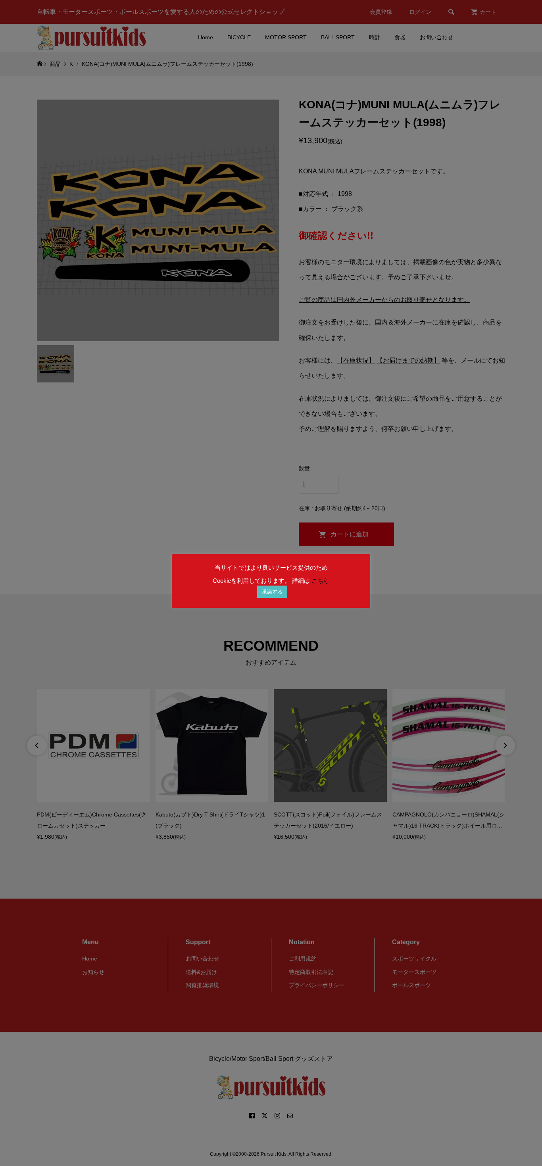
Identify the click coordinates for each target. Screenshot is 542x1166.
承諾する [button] (272, 592)
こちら (320, 580)
